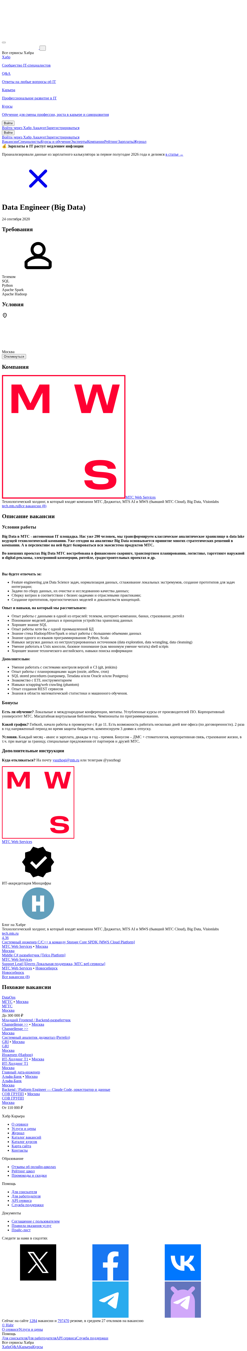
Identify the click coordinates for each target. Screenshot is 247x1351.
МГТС (7, 1002)
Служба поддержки (28, 1205)
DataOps (8, 997)
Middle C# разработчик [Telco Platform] (33, 955)
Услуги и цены (24, 1129)
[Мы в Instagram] (38, 1316)
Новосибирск (46, 968)
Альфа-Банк (12, 1076)
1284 (33, 1321)
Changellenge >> (15, 1024)
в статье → (174, 154)
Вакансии (10, 141)
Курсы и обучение (56, 141)
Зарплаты (126, 141)
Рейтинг (111, 141)
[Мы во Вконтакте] (183, 1279)
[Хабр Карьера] (21, 48)
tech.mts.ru (10, 506)
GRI (5, 1042)
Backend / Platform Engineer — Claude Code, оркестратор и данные (56, 1089)
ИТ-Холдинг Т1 (15, 1059)
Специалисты (29, 141)
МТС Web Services (140, 497)
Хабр (6, 1347)
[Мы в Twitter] (38, 1279)
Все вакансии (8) (32, 506)
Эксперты (79, 141)
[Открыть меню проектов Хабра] (4, 42)
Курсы (37, 1347)
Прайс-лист (21, 1230)
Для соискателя (24, 1192)
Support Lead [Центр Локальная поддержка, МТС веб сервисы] (53, 964)
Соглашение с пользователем (36, 1221)
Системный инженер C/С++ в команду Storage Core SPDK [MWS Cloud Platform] (68, 942)
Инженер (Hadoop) (17, 1055)
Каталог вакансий (26, 1137)
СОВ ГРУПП (13, 1094)
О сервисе (20, 1124)
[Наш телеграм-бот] (183, 1316)
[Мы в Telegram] (110, 1316)
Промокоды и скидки (29, 1175)
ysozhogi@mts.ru (66, 760)
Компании (95, 141)
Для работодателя (26, 1196)
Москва (41, 946)
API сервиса (22, 1200)
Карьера (25, 1347)
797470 (63, 1321)
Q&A (14, 1347)
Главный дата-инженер (21, 1072)
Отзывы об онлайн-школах (34, 1167)
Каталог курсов (24, 1142)
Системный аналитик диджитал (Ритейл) (36, 1037)
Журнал (140, 141)
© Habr (8, 1325)
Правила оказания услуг (32, 1226)
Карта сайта (21, 1146)
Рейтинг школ (23, 1171)
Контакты (20, 1150)
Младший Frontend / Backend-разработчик (36, 1020)
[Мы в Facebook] (110, 1279)
